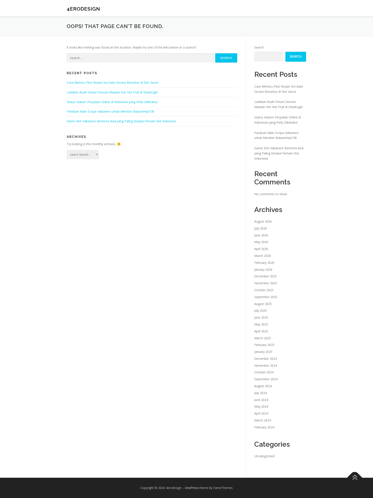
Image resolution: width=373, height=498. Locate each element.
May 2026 (261, 242)
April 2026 (261, 249)
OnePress (191, 488)
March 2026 (262, 256)
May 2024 (261, 406)
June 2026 (261, 235)
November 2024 (265, 365)
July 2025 (260, 310)
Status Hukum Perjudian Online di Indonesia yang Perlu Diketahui (112, 102)
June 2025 (261, 317)
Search (259, 47)
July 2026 (260, 228)
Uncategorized (264, 456)
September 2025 (265, 297)
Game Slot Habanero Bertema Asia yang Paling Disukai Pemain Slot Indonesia (121, 121)
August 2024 (263, 386)
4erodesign (83, 9)
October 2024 (263, 372)
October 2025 (263, 290)
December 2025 (265, 276)
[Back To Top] (354, 477)
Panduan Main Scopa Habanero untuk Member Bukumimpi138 (110, 111)
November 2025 (265, 283)
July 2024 (260, 393)
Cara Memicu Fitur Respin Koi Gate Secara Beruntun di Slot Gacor (112, 82)
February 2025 (264, 345)
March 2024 (262, 420)
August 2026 (263, 221)
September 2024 (265, 379)
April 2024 (261, 413)
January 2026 (263, 269)
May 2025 (261, 324)
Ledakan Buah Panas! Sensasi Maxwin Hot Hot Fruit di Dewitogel (112, 92)
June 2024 (261, 400)
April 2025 (261, 331)
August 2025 (263, 304)
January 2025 (263, 352)
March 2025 (262, 338)
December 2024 (265, 359)
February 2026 (264, 263)
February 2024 (264, 427)
